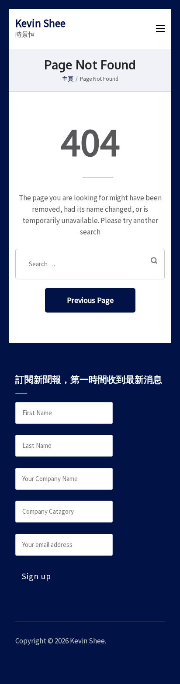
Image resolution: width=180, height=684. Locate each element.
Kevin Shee (40, 23)
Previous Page (90, 300)
